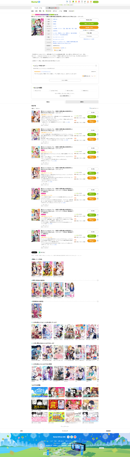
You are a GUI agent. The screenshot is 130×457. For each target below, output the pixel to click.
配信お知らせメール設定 (89, 39)
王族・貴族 (65, 28)
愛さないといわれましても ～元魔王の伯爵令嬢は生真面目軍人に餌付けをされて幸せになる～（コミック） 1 (57, 111)
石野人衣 (55, 19)
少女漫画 (55, 28)
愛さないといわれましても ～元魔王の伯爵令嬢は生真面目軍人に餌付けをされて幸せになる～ (65, 42)
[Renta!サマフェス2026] (39, 2)
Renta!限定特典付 (64, 34)
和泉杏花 (33, 381)
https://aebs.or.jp (50, 454)
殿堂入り (68, 33)
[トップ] (34, 2)
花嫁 (76, 28)
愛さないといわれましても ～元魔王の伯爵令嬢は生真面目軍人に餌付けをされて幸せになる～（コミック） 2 (57, 129)
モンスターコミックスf (58, 37)
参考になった (87, 76)
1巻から (33, 108)
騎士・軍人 (71, 28)
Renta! (32, 255)
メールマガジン (85, 441)
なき (76, 381)
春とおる (66, 381)
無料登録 (96, 2)
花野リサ (88, 381)
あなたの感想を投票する (64, 95)
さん (46, 71)
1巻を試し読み (89, 19)
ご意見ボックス (77, 441)
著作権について (56, 445)
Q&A (55, 441)
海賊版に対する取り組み (73, 445)
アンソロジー (55, 381)
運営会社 (82, 445)
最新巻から (38, 108)
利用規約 (63, 443)
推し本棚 (89, 33)
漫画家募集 (64, 445)
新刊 (22, 431)
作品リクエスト (68, 441)
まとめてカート (94, 108)
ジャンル (71, 11)
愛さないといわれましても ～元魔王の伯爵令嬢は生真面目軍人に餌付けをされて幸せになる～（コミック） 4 (57, 168)
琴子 (43, 381)
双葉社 (54, 24)
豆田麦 (54, 21)
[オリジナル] (48, 11)
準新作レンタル (61, 33)
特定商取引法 (49, 445)
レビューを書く (58, 50)
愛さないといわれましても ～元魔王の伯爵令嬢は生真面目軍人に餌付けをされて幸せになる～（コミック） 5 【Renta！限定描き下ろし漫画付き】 (57, 190)
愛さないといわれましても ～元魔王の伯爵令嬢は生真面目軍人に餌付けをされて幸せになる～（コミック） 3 (57, 147)
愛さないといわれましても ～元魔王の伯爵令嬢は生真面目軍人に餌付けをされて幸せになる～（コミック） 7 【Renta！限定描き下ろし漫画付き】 (57, 232)
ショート (53, 8)
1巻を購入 (89, 27)
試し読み (93, 112)
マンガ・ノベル (38, 8)
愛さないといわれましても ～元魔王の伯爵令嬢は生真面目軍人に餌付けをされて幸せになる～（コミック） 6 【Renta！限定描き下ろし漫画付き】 (57, 211)
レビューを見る (64, 80)
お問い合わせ (61, 441)
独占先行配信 (74, 33)
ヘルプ (51, 441)
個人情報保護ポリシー (72, 443)
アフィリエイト (56, 443)
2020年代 (55, 30)
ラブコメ (60, 28)
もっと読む (68, 122)
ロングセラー (56, 34)
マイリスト (89, 36)
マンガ (54, 26)
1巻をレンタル (89, 23)
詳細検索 (108, 431)
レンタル (55, 33)
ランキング (65, 431)
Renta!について (44, 441)
